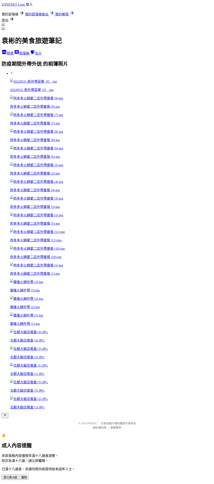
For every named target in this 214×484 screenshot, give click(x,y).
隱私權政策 (99, 427)
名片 (38, 53)
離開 (24, 477)
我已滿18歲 (10, 477)
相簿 (10, 53)
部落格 (24, 53)
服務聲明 (115, 427)
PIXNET (92, 423)
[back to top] (5, 415)
